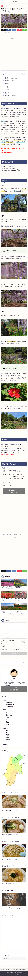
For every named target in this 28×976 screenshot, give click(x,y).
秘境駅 (7, 737)
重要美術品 (15, 534)
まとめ (6, 700)
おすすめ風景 (9, 702)
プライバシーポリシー (10, 972)
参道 (8, 86)
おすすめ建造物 (9, 706)
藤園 (8, 88)
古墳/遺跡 (8, 739)
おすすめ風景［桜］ (11, 704)
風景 (5, 709)
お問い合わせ (19, 972)
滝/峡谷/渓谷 (9, 715)
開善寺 (7, 83)
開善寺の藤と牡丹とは (12, 78)
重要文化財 (9, 534)
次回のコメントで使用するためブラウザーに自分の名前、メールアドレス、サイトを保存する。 (13, 642)
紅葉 (7, 721)
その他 (7, 724)
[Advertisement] (14, 53)
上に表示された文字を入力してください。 (12, 649)
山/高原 (7, 717)
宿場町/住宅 (9, 736)
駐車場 (7, 93)
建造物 (6, 728)
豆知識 (6, 744)
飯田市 (3, 534)
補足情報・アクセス (11, 95)
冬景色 (7, 722)
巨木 (7, 719)
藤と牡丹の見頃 (10, 80)
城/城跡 (7, 734)
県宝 (20, 534)
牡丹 (8, 89)
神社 (7, 730)
